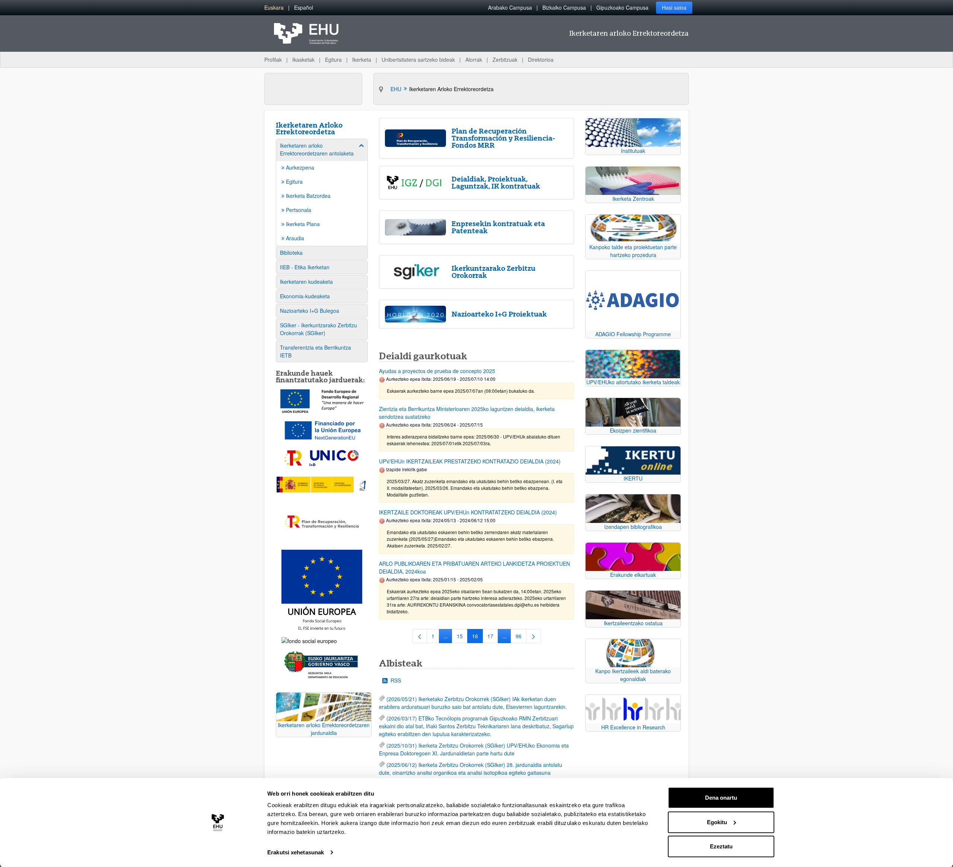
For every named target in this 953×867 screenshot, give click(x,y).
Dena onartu (721, 797)
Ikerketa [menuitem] (361, 59)
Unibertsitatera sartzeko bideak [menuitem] (418, 59)
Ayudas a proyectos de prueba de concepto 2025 (437, 371)
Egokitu (717, 822)
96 (521, 637)
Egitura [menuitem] (333, 59)
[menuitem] (274, 7)
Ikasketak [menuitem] (303, 59)
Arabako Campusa (510, 7)
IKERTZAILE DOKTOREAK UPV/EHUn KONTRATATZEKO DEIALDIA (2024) (468, 512)
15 (462, 637)
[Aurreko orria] (419, 636)
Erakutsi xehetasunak (295, 852)
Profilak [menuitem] (273, 59)
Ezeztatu (721, 846)
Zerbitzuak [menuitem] (505, 59)
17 (492, 637)
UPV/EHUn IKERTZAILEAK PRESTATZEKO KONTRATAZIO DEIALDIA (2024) (470, 461)
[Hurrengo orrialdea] (533, 636)
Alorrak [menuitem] (473, 59)
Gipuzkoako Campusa (622, 7)
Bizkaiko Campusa (564, 7)
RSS (396, 680)
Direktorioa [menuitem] (541, 59)
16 (477, 637)
